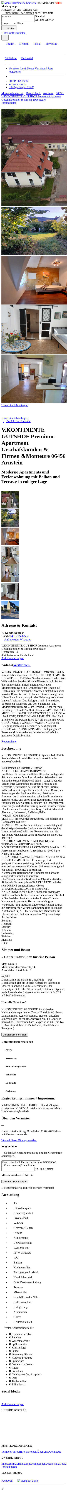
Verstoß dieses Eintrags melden (19, 1140)
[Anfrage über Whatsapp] (4, 1401)
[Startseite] (19, 414)
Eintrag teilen (8, 102)
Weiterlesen (22, 665)
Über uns (42, 1451)
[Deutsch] (7, 62)
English (10, 43)
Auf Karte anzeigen (12, 658)
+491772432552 (19, 635)
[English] (3, 62)
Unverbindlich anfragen (14, 405)
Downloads (54, 1451)
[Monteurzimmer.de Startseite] (18, 2)
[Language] (5, 37)
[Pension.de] (15, 1429)
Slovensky (51, 43)
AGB (17, 1463)
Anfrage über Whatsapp (17, 639)
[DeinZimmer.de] (20, 1439)
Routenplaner (9, 741)
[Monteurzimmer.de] (19, 1422)
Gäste (20, 23)
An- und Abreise (44, 19)
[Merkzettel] (28, 32)
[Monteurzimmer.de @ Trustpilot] (28, 1480)
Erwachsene (27, 1165)
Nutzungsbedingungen (33, 1463)
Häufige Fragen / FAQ (21, 87)
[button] (6, 50)
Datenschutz (52, 1463)
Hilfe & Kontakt (28, 1451)
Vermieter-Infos (17, 84)
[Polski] (11, 62)
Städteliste (10, 58)
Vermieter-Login (18, 68)
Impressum (7, 1463)
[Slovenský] (16, 62)
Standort (40, 16)
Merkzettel (27, 58)
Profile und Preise (19, 80)
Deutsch (24, 43)
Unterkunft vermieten (13, 32)
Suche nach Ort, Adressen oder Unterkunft (29, 12)
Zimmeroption (48, 1161)
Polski (37, 43)
